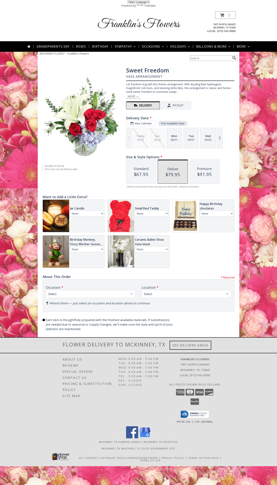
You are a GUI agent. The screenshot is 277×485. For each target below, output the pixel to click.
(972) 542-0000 (226, 31)
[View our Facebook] (132, 437)
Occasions (151, 46)
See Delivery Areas (190, 345)
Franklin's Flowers (138, 24)
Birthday (100, 46)
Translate (150, 5)
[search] (234, 58)
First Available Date (172, 123)
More (241, 46)
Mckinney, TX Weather (118, 448)
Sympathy (123, 46)
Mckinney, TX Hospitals (161, 442)
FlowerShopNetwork (141, 458)
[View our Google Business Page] (145, 437)
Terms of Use (150, 460)
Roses (81, 46)
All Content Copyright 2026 (101, 458)
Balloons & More (211, 46)
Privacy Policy (173, 458)
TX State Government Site (156, 448)
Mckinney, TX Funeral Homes (120, 442)
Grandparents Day (53, 46)
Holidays (178, 46)
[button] (225, 15)
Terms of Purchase (203, 458)
